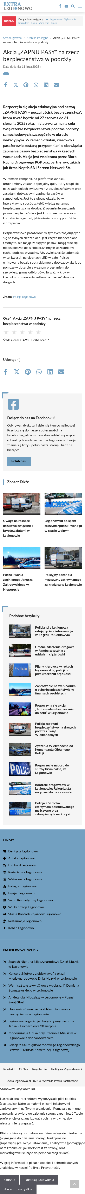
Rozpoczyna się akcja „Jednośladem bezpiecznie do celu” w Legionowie (54, 709)
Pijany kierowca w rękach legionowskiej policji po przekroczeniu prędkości (54, 670)
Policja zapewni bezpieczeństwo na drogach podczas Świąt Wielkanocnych (55, 729)
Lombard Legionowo (22, 865)
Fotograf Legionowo (22, 886)
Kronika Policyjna (37, 38)
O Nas (23, 1069)
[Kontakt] (66, 6)
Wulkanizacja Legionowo (26, 907)
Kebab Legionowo (21, 928)
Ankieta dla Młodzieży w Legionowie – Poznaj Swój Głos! (41, 1000)
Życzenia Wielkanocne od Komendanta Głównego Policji (54, 749)
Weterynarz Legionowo (25, 879)
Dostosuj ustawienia (39, 1179)
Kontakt (9, 1069)
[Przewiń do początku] (74, 1184)
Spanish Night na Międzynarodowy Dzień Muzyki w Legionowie (43, 964)
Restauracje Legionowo (24, 921)
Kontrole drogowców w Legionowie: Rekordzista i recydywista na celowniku (54, 788)
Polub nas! (19, 461)
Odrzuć (9, 1179)
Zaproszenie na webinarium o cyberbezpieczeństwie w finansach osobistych (55, 689)
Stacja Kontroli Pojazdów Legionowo (34, 914)
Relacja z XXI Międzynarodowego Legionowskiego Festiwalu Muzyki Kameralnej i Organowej (44, 1047)
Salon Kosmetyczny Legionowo (30, 900)
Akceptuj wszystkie (18, 1189)
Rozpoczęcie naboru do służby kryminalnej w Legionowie (52, 769)
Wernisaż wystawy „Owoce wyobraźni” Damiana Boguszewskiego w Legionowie (43, 988)
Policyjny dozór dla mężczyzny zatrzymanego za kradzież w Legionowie (63, 579)
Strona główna (12, 38)
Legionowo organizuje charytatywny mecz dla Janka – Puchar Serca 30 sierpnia (41, 1024)
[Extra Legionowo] (17, 6)
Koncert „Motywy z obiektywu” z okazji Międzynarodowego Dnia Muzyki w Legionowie (42, 976)
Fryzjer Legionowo (21, 893)
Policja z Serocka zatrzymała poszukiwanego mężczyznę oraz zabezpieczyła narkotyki (54, 809)
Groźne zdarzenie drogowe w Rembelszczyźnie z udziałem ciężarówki (54, 650)
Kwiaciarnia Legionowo (25, 872)
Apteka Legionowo (21, 858)
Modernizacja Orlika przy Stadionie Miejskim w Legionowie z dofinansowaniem (42, 1036)
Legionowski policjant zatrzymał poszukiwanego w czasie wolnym (63, 525)
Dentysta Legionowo (23, 851)
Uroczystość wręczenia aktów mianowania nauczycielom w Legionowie (39, 1012)
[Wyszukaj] (73, 6)
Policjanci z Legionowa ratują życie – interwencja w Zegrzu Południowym (54, 631)
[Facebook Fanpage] (60, 6)
